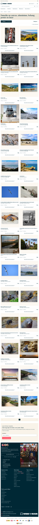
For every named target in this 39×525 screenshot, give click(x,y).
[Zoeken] (37, 6)
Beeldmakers (15, 8)
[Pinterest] (6, 506)
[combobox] (17, 6)
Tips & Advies (27, 8)
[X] (9, 506)
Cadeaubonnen (5, 466)
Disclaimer (16, 518)
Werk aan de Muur (5, 489)
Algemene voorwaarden (10, 518)
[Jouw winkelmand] (37, 4)
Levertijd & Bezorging (6, 464)
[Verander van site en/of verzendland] (37, 1)
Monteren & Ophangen (7, 465)
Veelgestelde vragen (6, 459)
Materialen (21, 8)
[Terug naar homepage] (6, 3)
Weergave (35, 21)
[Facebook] (8, 506)
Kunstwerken (3, 8)
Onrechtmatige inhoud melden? (22, 518)
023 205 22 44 (11, 454)
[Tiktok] (11, 506)
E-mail (15, 456)
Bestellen (4, 461)
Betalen (4, 462)
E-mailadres (4, 433)
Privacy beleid (30, 518)
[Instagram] (5, 506)
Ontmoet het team (24, 465)
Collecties (9, 8)
